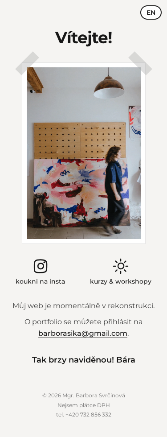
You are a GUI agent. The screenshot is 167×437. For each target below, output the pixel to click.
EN (151, 12)
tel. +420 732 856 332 (83, 414)
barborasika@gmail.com (82, 333)
